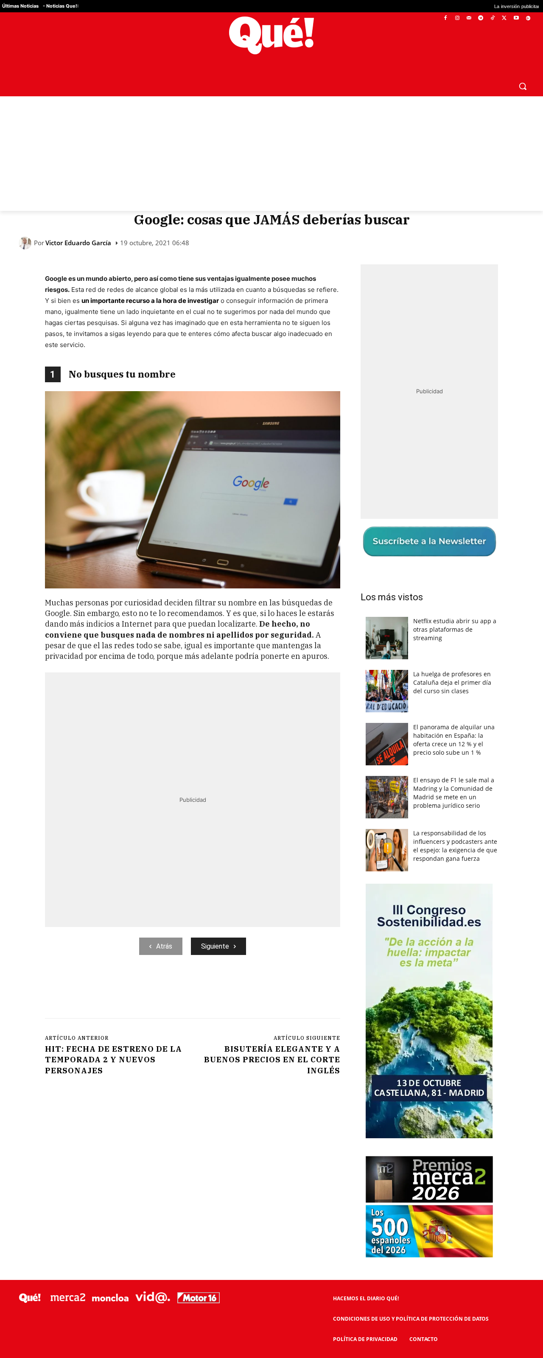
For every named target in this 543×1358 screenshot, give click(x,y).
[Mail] (469, 18)
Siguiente (215, 946)
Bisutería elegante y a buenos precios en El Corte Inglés (272, 1059)
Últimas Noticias (20, 6)
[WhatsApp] (172, 989)
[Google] (528, 18)
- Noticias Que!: (60, 6)
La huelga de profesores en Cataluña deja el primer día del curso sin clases (452, 682)
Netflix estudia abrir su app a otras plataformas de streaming (454, 629)
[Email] (231, 989)
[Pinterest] (153, 989)
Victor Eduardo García (78, 243)
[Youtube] (516, 18)
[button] (522, 86)
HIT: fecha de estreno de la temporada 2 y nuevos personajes (113, 1059)
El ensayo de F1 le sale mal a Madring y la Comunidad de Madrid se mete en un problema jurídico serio (453, 792)
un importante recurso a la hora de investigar (150, 301)
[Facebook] (446, 18)
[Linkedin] (211, 989)
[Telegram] (481, 18)
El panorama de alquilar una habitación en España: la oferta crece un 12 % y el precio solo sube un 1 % (454, 739)
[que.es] (271, 35)
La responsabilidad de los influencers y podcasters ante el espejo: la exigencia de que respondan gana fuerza (455, 845)
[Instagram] (457, 18)
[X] (504, 18)
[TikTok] (493, 18)
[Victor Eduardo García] (26, 243)
